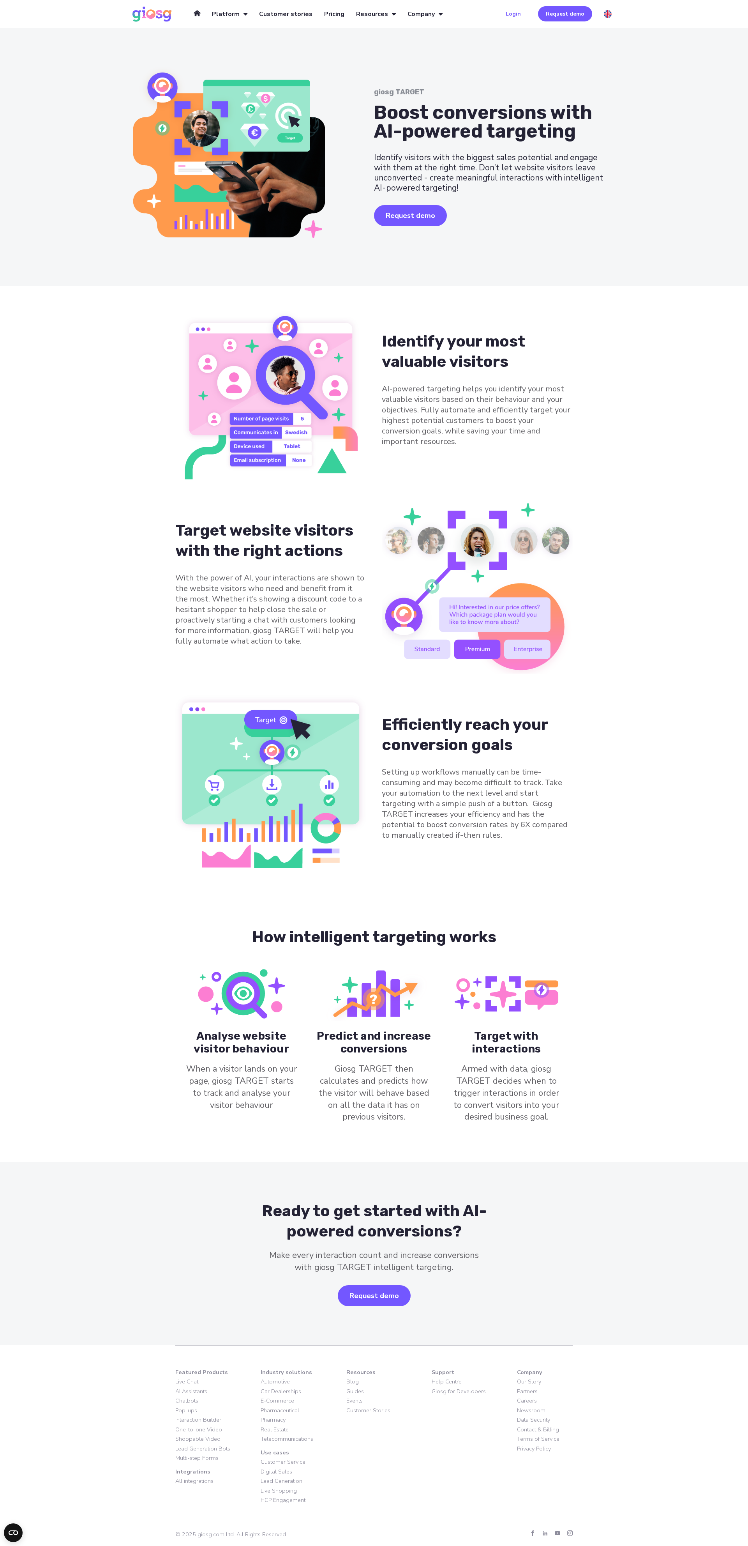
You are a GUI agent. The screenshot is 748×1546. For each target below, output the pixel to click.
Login (513, 14)
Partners (527, 1391)
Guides (355, 1391)
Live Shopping (279, 1491)
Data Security (533, 1420)
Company (421, 14)
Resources (372, 14)
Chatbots (186, 1400)
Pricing (334, 14)
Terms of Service (538, 1439)
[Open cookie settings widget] (13, 1532)
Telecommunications (287, 1439)
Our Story (529, 1381)
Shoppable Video (198, 1439)
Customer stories (285, 14)
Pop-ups (186, 1410)
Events (354, 1400)
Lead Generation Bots (202, 1448)
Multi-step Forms (197, 1458)
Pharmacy (273, 1420)
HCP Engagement (283, 1500)
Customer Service (283, 1462)
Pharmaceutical (280, 1410)
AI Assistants (191, 1391)
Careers (527, 1400)
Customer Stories (368, 1410)
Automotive (275, 1381)
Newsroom (531, 1410)
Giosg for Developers (459, 1391)
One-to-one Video (198, 1429)
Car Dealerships (281, 1391)
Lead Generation (281, 1481)
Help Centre (447, 1381)
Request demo (565, 14)
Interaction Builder (198, 1420)
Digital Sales (276, 1471)
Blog (352, 1381)
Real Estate (275, 1429)
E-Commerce (277, 1400)
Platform (226, 14)
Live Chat (186, 1381)
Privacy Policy (534, 1448)
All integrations (194, 1481)
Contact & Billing (538, 1429)
